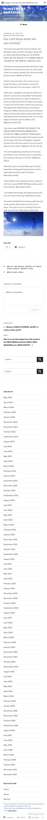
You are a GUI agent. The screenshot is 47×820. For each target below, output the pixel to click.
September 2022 (11, 495)
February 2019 (10, 701)
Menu (25, 24)
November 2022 (10, 486)
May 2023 (8, 456)
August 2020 (9, 613)
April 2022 (8, 520)
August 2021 (9, 559)
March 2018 (9, 755)
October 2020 (10, 603)
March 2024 (9, 407)
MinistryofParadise (14, 35)
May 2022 (8, 515)
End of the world (15, 266)
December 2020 (11, 593)
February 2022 (10, 530)
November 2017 (10, 774)
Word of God (27, 268)
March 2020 (9, 637)
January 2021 (9, 588)
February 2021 (10, 583)
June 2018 (8, 740)
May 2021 (8, 574)
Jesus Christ (13, 268)
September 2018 (11, 725)
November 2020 (11, 598)
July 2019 (8, 677)
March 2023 (9, 466)
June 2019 (8, 681)
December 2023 (11, 422)
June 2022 (8, 510)
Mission (7, 799)
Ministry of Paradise (15, 10)
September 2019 (11, 667)
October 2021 (9, 549)
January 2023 (9, 476)
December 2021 (10, 539)
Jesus (21, 272)
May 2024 (8, 397)
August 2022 (9, 500)
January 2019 (9, 706)
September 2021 (11, 554)
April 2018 (8, 750)
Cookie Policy (12, 810)
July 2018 (8, 735)
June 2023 (8, 451)
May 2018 (8, 745)
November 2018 (10, 716)
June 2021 (8, 569)
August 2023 (9, 442)
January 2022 (9, 535)
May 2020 (8, 628)
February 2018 (10, 760)
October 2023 (10, 432)
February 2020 (10, 642)
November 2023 (11, 427)
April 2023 (8, 461)
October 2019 (9, 662)
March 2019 (9, 696)
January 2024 (9, 417)
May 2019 (8, 686)
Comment (35, 310)
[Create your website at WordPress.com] (23, 2)
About (6, 794)
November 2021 (10, 544)
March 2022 (9, 525)
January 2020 (9, 647)
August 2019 (9, 672)
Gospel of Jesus (33, 266)
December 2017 (10, 770)
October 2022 (9, 490)
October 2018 (9, 721)
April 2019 (8, 691)
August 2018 (9, 730)
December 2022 (10, 481)
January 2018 (9, 765)
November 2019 (10, 657)
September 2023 (11, 437)
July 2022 (8, 505)
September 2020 (11, 608)
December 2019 (10, 652)
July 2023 (8, 446)
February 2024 (10, 412)
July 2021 (7, 564)
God (15, 272)
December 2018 (10, 711)
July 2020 (8, 618)
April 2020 (8, 632)
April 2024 (8, 402)
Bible (9, 272)
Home (6, 789)
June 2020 (8, 623)
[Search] (40, 359)
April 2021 (8, 579)
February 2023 (10, 471)
